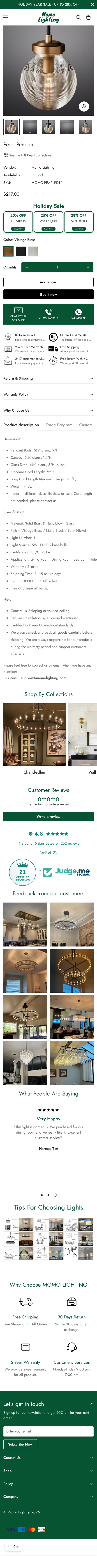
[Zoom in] (84, 106)
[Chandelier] (34, 734)
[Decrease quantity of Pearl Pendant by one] (26, 267)
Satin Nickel (33, 251)
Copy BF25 (48, 228)
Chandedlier (34, 772)
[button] (88, 17)
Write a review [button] (48, 816)
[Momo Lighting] (48, 17)
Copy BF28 (79, 228)
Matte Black (21, 251)
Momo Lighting (43, 167)
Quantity (10, 267)
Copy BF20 (18, 228)
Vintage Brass (8, 251)
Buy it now (48, 294)
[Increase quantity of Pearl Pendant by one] (88, 267)
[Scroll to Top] (88, 1532)
